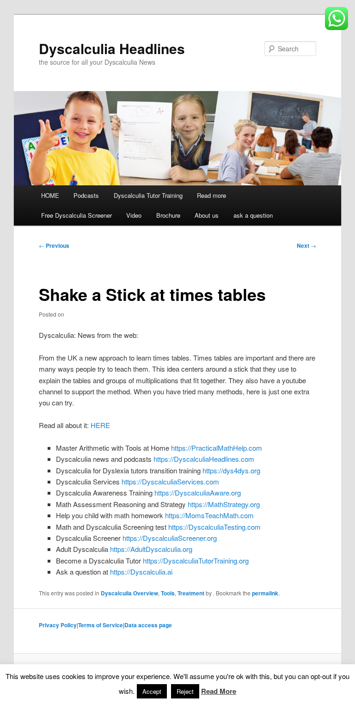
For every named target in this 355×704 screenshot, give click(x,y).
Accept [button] (151, 691)
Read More (218, 691)
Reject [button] (185, 691)
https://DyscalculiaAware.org (197, 492)
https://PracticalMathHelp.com (216, 448)
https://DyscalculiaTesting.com (214, 527)
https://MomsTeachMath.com (209, 515)
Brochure (168, 215)
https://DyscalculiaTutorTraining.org (196, 560)
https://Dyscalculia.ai (141, 571)
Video (133, 215)
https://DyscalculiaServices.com (170, 481)
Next (306, 245)
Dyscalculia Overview (129, 593)
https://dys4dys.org (231, 470)
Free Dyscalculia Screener (76, 215)
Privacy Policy (58, 625)
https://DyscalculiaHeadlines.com (203, 459)
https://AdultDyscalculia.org (151, 549)
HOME (50, 195)
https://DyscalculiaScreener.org (169, 538)
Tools (168, 593)
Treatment (191, 593)
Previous (54, 245)
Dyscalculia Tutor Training (148, 195)
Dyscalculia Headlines (112, 48)
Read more (211, 195)
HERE (100, 425)
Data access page (148, 625)
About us (207, 215)
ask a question (253, 215)
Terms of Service (100, 625)
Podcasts (86, 195)
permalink (265, 593)
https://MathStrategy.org (224, 504)
